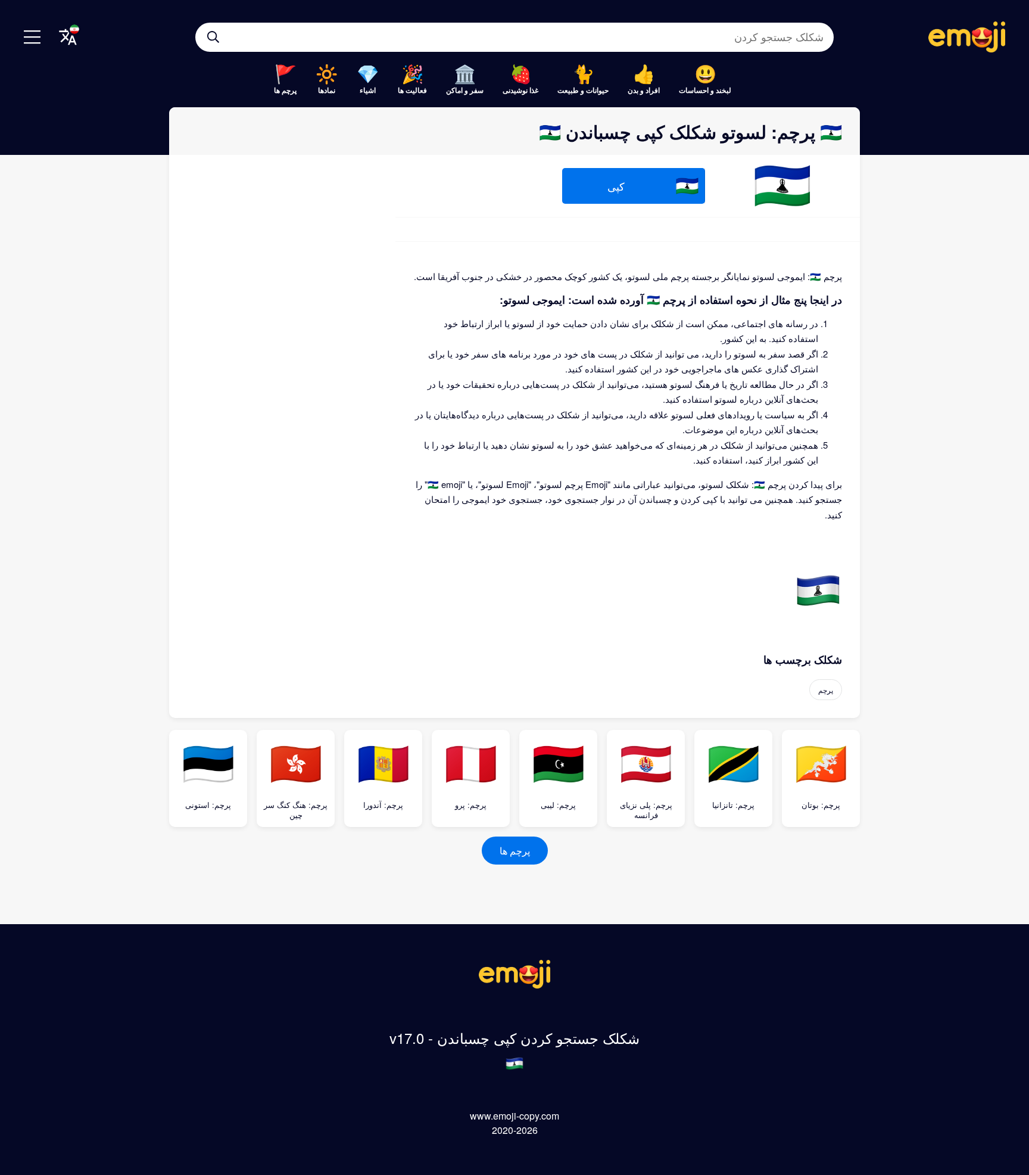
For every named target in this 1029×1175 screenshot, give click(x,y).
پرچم (825, 690)
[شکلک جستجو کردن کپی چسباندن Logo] (514, 984)
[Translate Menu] (67, 36)
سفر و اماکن (465, 90)
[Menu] (32, 36)
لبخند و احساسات (705, 90)
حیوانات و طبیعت (583, 90)
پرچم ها (285, 90)
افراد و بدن (644, 90)
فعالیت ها (412, 90)
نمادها (326, 90)
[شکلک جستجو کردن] (213, 37)
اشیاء (368, 90)
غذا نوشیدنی (520, 90)
